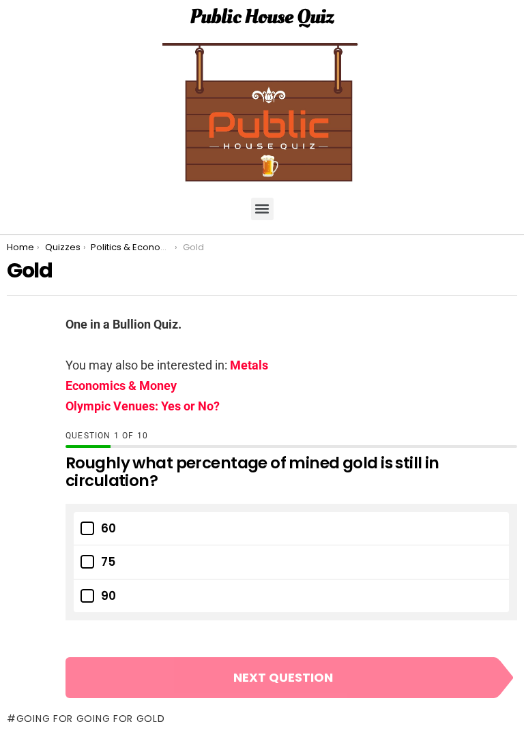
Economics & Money (121, 385)
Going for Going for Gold (90, 718)
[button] (262, 209)
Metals (249, 365)
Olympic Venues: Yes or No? (143, 406)
